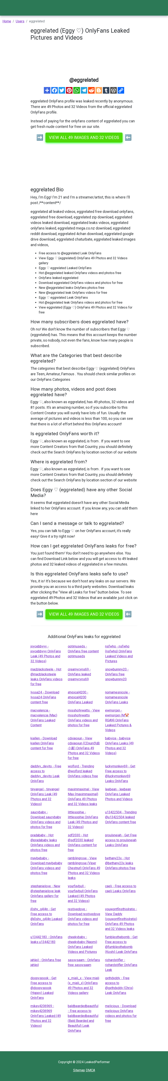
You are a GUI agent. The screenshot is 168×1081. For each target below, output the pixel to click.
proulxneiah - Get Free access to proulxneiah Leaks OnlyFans (121, 840)
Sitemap (79, 1070)
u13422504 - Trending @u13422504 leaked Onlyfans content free (121, 817)
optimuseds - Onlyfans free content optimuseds (83, 651)
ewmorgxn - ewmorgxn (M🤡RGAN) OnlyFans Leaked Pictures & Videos (118, 720)
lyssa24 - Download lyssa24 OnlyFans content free (45, 697)
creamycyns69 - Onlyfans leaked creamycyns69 (79, 674)
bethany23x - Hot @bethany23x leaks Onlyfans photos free (120, 863)
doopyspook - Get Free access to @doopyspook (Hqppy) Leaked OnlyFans (43, 988)
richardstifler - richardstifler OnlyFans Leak (121, 965)
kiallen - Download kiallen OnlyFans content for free (44, 743)
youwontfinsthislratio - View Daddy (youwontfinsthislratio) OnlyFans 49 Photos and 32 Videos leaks (121, 919)
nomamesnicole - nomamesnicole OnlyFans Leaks (117, 697)
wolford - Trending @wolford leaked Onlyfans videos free (83, 771)
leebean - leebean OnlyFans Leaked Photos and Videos (119, 794)
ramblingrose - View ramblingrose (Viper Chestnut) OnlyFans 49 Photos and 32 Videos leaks (84, 868)
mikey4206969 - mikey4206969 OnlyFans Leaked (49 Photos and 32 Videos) (46, 1016)
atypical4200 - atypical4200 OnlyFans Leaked (80, 697)
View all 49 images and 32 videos (84, 137)
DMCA (90, 1070)
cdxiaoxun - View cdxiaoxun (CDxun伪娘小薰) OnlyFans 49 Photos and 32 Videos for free (84, 748)
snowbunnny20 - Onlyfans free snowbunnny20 (117, 674)
